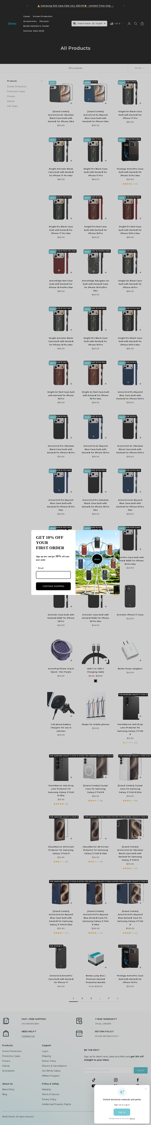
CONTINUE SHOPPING (53, 586)
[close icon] (116, 533)
